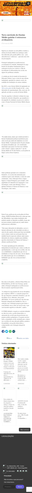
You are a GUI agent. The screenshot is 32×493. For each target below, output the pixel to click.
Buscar (20, 486)
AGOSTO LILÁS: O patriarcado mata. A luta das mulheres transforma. (23, 404)
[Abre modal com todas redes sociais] (13, 331)
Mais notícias (25, 430)
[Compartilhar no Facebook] (3, 331)
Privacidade (7, 476)
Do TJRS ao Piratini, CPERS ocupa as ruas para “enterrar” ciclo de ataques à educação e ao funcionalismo (9, 364)
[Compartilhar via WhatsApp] (10, 331)
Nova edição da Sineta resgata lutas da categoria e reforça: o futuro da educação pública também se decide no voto (9, 404)
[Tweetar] (6, 331)
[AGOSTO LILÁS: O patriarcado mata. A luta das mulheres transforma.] (23, 388)
